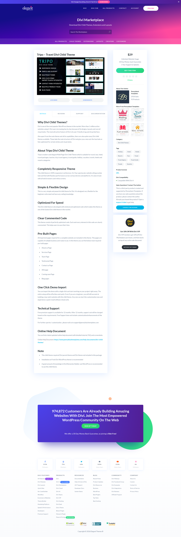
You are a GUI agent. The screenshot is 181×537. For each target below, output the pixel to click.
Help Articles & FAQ (81, 482)
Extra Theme (60, 507)
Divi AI (58, 491)
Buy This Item (130, 70)
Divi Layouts (41, 485)
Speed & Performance (44, 507)
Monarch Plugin (61, 514)
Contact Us (133, 485)
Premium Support (43, 514)
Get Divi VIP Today (130, 247)
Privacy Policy (134, 491)
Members (63, 465)
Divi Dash (59, 504)
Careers (132, 482)
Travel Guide (134, 160)
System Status (79, 491)
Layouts (99, 41)
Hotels (137, 151)
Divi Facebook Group (118, 482)
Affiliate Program (117, 494)
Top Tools (96, 498)
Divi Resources (97, 485)
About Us (133, 478)
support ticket (121, 202)
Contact (123, 8)
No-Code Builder (43, 491)
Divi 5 (58, 482)
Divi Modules (42, 482)
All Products (109, 8)
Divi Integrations (116, 488)
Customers (121, 41)
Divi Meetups (115, 478)
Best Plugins (96, 494)
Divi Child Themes (123, 142)
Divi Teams (59, 494)
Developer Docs (79, 488)
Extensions (89, 41)
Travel (136, 156)
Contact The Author (130, 207)
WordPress (96, 491)
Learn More (104, 2)
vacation (129, 164)
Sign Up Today (91, 426)
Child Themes (75, 41)
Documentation (79, 478)
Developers (41, 511)
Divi (85, 8)
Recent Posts (97, 478)
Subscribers (99, 465)
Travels (120, 164)
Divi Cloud (59, 488)
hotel (129, 151)
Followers (45, 465)
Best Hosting (97, 501)
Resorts (120, 156)
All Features (41, 478)
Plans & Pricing (60, 517)
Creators (110, 41)
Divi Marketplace (61, 485)
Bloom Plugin (60, 511)
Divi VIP (58, 498)
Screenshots (87, 100)
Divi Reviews (115, 491)
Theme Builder (42, 501)
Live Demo (53, 100)
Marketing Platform (43, 504)
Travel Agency (122, 160)
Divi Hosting (60, 501)
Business (95, 488)
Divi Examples (116, 485)
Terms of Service (135, 488)
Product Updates (98, 482)
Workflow (41, 494)
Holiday (120, 151)
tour (128, 156)
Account (135, 8)
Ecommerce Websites (44, 498)
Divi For (94, 8)
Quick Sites (41, 488)
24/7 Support (78, 485)
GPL (117, 173)
